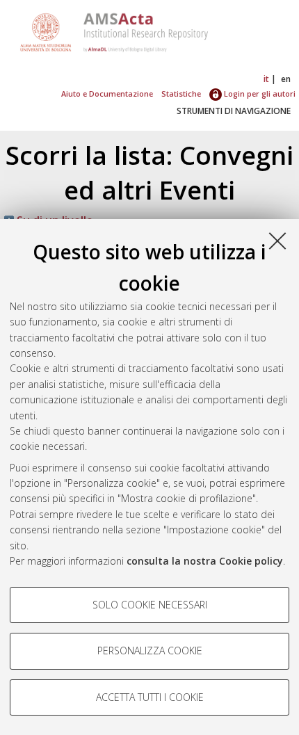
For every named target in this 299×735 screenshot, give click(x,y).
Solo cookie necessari (149, 604)
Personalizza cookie (149, 650)
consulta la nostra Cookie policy (205, 560)
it (266, 79)
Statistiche (181, 93)
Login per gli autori (259, 93)
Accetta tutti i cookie (150, 697)
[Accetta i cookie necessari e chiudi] (277, 240)
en (286, 79)
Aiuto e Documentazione (107, 93)
